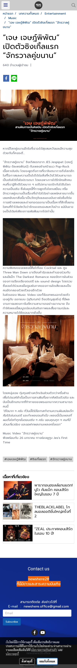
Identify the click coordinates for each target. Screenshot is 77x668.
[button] (72, 5)
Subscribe (12, 622)
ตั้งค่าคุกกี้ (27, 661)
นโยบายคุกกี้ (12, 653)
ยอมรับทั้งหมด (47, 661)
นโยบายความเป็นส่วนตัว (44, 650)
